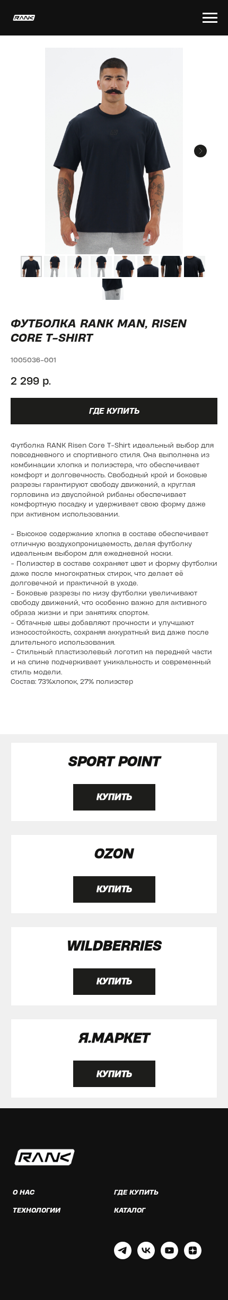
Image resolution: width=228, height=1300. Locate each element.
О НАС (23, 1192)
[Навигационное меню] (210, 18)
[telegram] (122, 1256)
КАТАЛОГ (129, 1210)
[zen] (192, 1256)
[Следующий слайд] (200, 151)
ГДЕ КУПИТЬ (136, 1192)
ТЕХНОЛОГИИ (36, 1210)
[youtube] (169, 1256)
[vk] (146, 1256)
